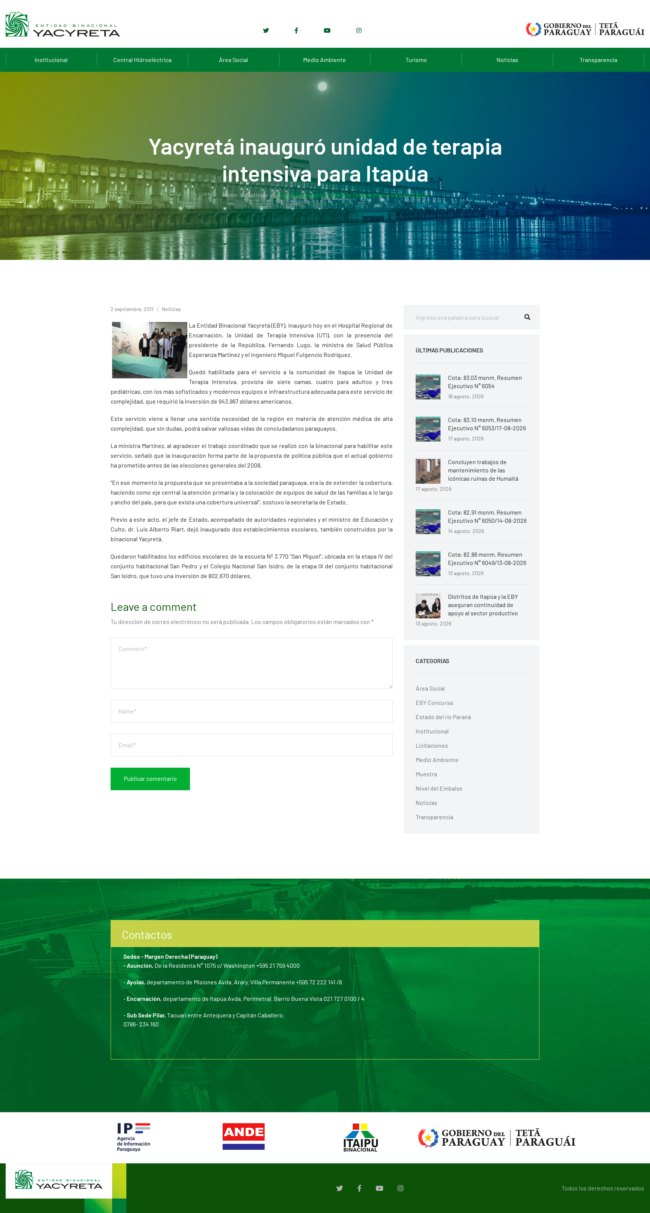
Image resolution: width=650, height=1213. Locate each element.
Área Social (233, 59)
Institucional (51, 59)
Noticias (507, 59)
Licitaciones (432, 745)
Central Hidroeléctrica (142, 59)
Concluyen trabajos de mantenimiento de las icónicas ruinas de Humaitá (483, 470)
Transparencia (598, 59)
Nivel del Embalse (439, 788)
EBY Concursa (434, 702)
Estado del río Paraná (443, 716)
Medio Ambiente (324, 59)
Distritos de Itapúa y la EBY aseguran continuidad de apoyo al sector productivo (483, 604)
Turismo (416, 59)
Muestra (426, 773)
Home (230, 194)
